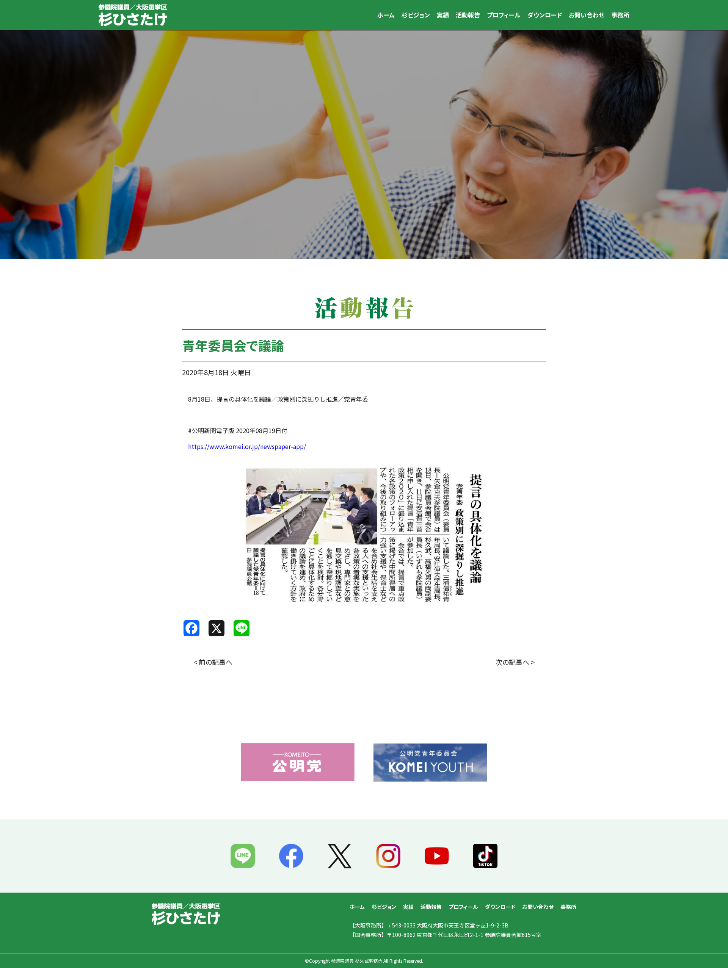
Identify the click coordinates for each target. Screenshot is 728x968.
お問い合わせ (586, 14)
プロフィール (504, 14)
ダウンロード (544, 14)
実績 (443, 14)
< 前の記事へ (212, 662)
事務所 (620, 14)
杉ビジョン (416, 14)
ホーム (386, 14)
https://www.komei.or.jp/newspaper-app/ (247, 446)
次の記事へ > (515, 662)
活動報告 (468, 14)
